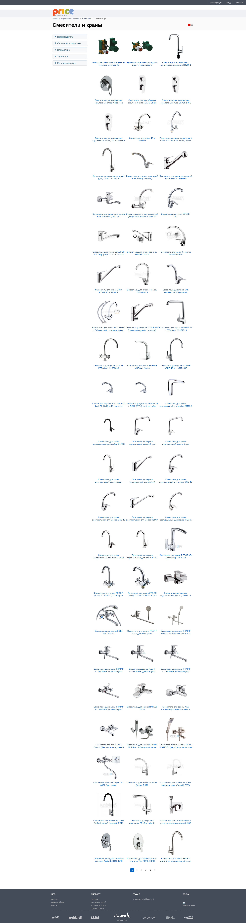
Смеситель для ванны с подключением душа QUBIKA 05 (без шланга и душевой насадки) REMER (176, 594)
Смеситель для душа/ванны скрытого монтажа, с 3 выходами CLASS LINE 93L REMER (108, 139)
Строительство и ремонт (70, 19)
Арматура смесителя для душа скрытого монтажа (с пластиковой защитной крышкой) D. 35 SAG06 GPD (142, 63)
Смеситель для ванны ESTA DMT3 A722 (108, 632)
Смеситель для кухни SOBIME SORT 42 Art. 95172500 (175, 366)
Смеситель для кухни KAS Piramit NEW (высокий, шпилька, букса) (108, 329)
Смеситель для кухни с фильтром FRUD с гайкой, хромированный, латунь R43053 (142, 821)
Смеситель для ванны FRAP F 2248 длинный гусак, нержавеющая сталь (142, 632)
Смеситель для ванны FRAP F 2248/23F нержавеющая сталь (176, 632)
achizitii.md (75, 917)
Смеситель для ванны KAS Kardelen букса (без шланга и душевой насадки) (175, 708)
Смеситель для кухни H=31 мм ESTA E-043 (142, 291)
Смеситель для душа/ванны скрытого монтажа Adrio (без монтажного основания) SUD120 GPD (109, 101)
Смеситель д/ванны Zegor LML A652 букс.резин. (108, 783)
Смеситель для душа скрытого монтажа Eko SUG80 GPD (142, 859)
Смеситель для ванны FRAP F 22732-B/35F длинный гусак (109, 708)
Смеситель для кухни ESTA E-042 (175, 215)
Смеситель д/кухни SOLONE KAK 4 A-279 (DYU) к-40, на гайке (108, 404)
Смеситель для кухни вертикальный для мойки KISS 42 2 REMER (108, 518)
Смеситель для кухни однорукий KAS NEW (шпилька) (142, 177)
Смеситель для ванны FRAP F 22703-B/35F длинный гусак (175, 670)
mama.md (148, 917)
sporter (188, 917)
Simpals (122, 915)
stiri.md (170, 918)
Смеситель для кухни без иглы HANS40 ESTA (142, 253)
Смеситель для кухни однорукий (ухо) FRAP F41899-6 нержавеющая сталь (109, 177)
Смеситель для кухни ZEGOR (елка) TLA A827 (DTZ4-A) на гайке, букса (108, 594)
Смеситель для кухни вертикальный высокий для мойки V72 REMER (108, 480)
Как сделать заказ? (98, 902)
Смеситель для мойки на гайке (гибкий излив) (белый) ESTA (175, 783)
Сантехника (86, 19)
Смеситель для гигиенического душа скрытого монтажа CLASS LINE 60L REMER (175, 821)
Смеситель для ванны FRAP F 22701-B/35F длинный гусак (109, 670)
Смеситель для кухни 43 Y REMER (142, 139)
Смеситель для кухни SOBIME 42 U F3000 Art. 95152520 (175, 329)
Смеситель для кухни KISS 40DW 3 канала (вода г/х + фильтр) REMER (142, 329)
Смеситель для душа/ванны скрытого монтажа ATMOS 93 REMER (142, 101)
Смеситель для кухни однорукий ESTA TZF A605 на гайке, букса (176, 139)
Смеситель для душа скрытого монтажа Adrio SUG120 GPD (109, 859)
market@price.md (147, 899)
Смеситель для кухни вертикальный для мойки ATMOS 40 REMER (175, 404)
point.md (55, 917)
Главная (55, 19)
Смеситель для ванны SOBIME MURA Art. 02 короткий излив (142, 746)
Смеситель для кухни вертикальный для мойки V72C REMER (142, 556)
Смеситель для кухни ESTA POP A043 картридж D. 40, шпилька (108, 253)
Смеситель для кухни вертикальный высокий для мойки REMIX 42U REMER (175, 442)
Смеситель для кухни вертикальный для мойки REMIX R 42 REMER (175, 518)
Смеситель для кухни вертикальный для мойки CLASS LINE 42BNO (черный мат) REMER (109, 442)
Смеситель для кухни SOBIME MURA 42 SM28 (142, 366)
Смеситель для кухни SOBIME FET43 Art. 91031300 (108, 366)
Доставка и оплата (98, 905)
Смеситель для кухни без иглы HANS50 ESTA (176, 253)
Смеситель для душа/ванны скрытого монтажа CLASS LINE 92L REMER (175, 101)
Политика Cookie (97, 908)
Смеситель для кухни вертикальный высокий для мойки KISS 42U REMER (142, 442)
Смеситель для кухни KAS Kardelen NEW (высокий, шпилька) (175, 291)
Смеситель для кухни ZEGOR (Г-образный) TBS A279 (175, 556)
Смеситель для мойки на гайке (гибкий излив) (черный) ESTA (108, 821)
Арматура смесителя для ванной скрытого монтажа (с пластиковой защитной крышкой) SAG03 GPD (108, 63)
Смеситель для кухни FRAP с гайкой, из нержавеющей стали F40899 (175, 859)
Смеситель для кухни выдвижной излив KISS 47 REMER (175, 177)
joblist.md (95, 917)
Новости (54, 905)
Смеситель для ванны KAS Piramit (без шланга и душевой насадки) (109, 746)
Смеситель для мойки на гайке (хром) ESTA (142, 783)
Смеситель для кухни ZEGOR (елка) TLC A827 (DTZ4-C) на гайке (142, 594)
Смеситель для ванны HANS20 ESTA (142, 708)
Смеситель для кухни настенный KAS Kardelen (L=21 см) (109, 215)
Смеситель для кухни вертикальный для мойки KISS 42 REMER (175, 480)
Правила (94, 899)
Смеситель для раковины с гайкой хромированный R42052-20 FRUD (175, 63)
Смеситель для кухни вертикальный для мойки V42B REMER (109, 556)
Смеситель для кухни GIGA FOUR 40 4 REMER (108, 291)
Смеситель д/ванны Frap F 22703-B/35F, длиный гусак (142, 670)
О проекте (55, 899)
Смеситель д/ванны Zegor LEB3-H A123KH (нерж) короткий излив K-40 (175, 746)
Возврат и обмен (57, 902)
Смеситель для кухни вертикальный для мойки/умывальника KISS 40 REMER (142, 480)
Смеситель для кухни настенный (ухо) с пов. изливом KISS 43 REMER (142, 215)
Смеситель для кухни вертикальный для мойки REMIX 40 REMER (142, 518)
